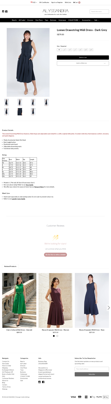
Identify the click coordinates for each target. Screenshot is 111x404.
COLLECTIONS (73, 20)
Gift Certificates (44, 2)
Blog (3, 382)
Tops (46, 20)
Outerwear (62, 20)
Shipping (5, 368)
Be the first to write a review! (55, 255)
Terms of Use (6, 387)
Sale (96, 20)
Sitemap (4, 389)
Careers (4, 385)
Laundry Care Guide (18, 199)
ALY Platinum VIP (7, 372)
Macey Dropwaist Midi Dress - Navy (91, 330)
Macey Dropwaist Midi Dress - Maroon (55, 330)
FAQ (3, 376)
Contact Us (5, 361)
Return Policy (39, 187)
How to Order (6, 366)
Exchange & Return (8, 370)
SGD (34, 2)
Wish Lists (68, 2)
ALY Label (22, 20)
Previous (2, 307)
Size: (61, 46)
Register (60, 2)
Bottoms (53, 20)
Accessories (86, 20)
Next (109, 307)
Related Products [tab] (10, 266)
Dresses (30, 20)
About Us (5, 380)
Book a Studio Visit (8, 374)
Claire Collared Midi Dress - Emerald (19, 330)
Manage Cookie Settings (23, 397)
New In (14, 20)
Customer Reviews (8, 378)
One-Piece (39, 20)
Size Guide (5, 363)
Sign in (53, 2)
